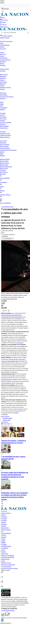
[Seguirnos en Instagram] (2, 582)
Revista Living (4, 165)
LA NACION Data (5, 45)
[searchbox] (14, 33)
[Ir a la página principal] (15, 15)
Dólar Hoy (3, 54)
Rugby (2, 104)
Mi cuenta (5, 27)
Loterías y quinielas (5, 122)
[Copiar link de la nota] (2, 306)
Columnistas (3, 95)
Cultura (2, 80)
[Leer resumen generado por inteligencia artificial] (2, 301)
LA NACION (4, 207)
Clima (1, 43)
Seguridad (3, 76)
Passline (16, 413)
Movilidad (3, 61)
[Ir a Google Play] (5, 592)
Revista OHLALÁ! (4, 159)
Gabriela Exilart (5, 379)
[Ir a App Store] (5, 596)
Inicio (3, 17)
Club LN (4, 24)
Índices (2, 63)
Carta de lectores (5, 148)
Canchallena (3, 108)
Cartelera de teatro (5, 135)
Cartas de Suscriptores (6, 96)
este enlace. (20, 343)
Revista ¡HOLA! (4, 161)
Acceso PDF (3, 141)
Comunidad (3, 82)
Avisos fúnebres (4, 144)
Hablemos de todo (5, 87)
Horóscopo (3, 119)
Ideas (1, 154)
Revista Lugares (4, 163)
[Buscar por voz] (27, 32)
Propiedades (3, 58)
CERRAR (2, 1)
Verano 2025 (6, 420)
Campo (2, 56)
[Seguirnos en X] (2, 577)
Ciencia (2, 85)
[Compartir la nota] (2, 303)
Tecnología (3, 117)
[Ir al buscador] (2, 11)
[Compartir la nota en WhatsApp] (4, 303)
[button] (15, 116)
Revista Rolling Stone (6, 166)
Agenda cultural (7, 418)
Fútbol (2, 102)
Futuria (2, 52)
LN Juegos (3, 113)
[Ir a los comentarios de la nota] (6, 301)
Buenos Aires (4, 74)
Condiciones (4, 610)
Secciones (5, 20)
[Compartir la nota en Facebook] (2, 308)
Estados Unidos (4, 69)
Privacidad (11, 610)
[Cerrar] (26, 29)
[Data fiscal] (2, 621)
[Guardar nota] (4, 301)
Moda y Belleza (4, 126)
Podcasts (2, 124)
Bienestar (3, 84)
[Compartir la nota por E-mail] (6, 308)
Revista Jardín (4, 168)
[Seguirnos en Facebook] (2, 572)
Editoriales (3, 93)
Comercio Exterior (5, 60)
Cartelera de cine (5, 133)
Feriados (2, 120)
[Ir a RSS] (2, 587)
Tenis (1, 106)
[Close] (2, 501)
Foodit (4, 22)
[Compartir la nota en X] (4, 308)
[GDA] (5, 616)
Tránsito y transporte (6, 41)
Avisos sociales (4, 146)
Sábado (2, 152)
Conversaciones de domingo (8, 150)
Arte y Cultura (5, 416)
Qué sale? (3, 131)
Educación (3, 78)
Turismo (2, 115)
